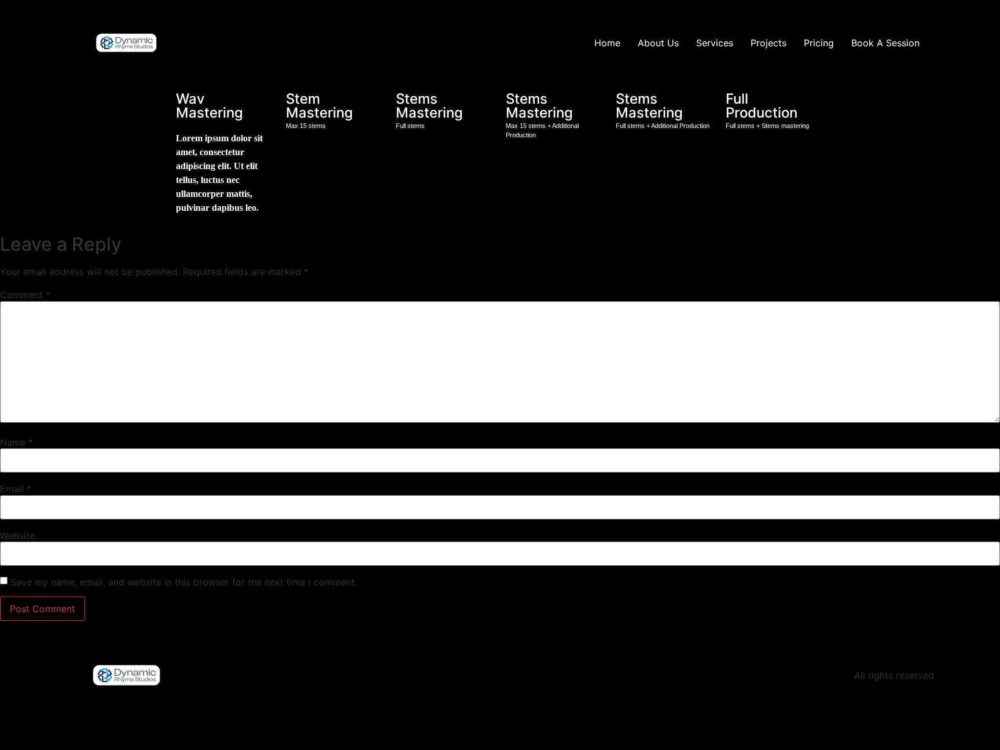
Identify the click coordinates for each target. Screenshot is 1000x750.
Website (17, 535)
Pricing (819, 43)
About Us (658, 43)
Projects (768, 43)
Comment (25, 294)
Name (16, 442)
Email (15, 488)
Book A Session (885, 43)
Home (607, 43)
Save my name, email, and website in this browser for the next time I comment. (183, 582)
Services (714, 43)
